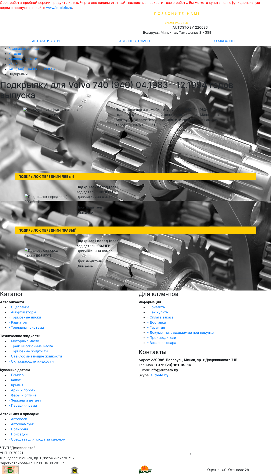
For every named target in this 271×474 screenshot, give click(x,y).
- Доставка (156, 322)
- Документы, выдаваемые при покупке (180, 332)
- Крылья (16, 385)
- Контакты (156, 307)
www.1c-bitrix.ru (59, 8)
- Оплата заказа (160, 317)
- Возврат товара (161, 343)
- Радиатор (17, 322)
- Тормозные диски (24, 317)
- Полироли (18, 429)
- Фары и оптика (22, 395)
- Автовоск (17, 419)
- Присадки (18, 434)
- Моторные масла (24, 341)
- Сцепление (18, 307)
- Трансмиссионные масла (30, 346)
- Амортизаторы (22, 312)
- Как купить (157, 312)
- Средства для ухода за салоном (36, 439)
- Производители (161, 337)
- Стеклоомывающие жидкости (35, 356)
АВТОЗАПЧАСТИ (46, 41)
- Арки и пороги (22, 390)
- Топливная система (26, 327)
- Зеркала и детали (24, 400)
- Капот (14, 380)
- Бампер (16, 375)
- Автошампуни (21, 424)
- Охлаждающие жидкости (31, 361)
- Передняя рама (22, 405)
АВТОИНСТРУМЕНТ (135, 41)
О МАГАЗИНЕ (225, 41)
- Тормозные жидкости (28, 351)
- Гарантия (156, 327)
